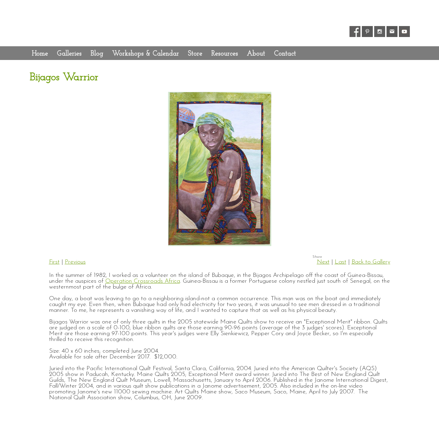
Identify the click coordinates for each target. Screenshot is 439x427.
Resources (224, 53)
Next (323, 262)
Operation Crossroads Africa (142, 281)
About (256, 53)
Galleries (69, 53)
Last (340, 262)
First (54, 262)
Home (40, 53)
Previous (75, 262)
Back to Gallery (371, 262)
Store (195, 53)
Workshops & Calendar (145, 53)
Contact (285, 53)
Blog (97, 53)
